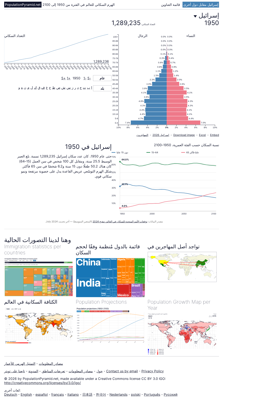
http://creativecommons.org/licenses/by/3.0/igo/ (42, 383)
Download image (184, 135)
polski (135, 394)
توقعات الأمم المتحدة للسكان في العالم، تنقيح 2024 (120, 221)
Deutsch (10, 394)
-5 (89, 78)
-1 (84, 78)
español (41, 394)
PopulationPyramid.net (23, 5)
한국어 (101, 394)
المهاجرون (142, 135)
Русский (171, 394)
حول (99, 371)
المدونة (33, 371)
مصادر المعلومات (51, 363)
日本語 (87, 394)
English (26, 394)
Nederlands (118, 394)
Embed (214, 135)
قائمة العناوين (171, 5)
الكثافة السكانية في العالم (30, 302)
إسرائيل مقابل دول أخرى (200, 5)
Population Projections (101, 302)
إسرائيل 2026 (160, 135)
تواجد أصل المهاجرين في (173, 246)
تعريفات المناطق (53, 371)
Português (152, 394)
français (57, 394)
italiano (73, 394)
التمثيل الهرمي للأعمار (19, 363)
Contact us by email (122, 371)
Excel (202, 135)
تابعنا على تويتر (14, 371)
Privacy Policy (152, 371)
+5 (63, 78)
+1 (69, 78)
